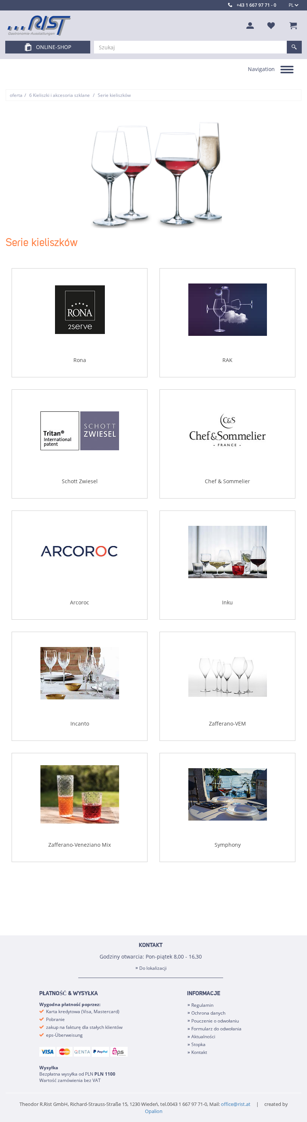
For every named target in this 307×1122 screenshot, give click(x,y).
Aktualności (203, 1036)
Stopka (198, 1044)
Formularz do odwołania (216, 1029)
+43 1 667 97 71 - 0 (256, 5)
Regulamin (202, 1005)
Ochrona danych (208, 1013)
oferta (16, 95)
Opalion (153, 1111)
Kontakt (199, 1052)
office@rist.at (235, 1104)
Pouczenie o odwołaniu (215, 1021)
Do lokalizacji (153, 968)
